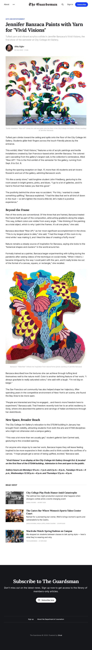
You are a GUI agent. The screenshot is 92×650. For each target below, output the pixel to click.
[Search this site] (62, 4)
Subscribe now (48, 600)
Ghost (60, 635)
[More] (13, 4)
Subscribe (81, 4)
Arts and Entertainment (15, 19)
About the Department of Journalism (50, 619)
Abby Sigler (19, 46)
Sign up (31, 619)
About (6, 4)
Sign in (70, 4)
